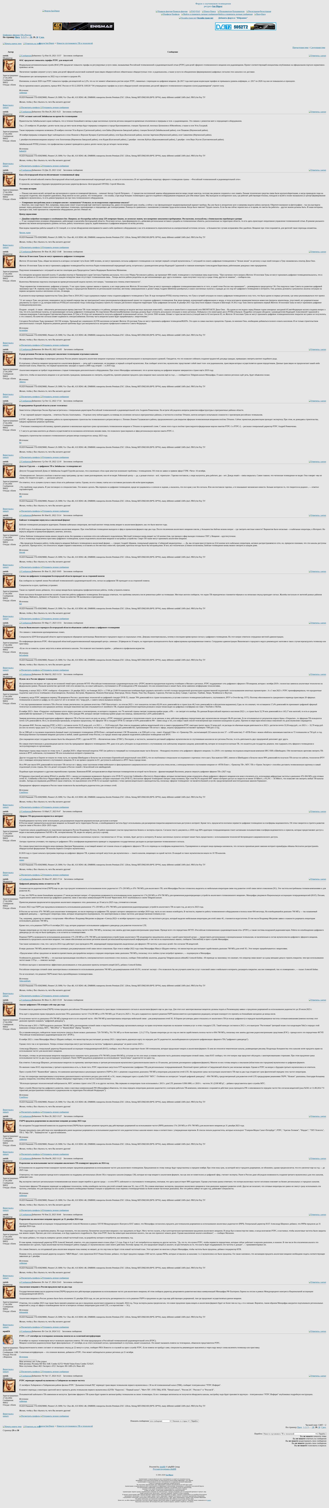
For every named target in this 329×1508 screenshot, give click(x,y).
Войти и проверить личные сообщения (235, 14)
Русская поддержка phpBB (164, 1469)
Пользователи (238, 11)
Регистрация (265, 11)
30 (37, 37)
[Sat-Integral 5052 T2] (245, 29)
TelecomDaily (25, 981)
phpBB (163, 1467)
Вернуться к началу (8, 106)
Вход (263, 14)
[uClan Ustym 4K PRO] (83, 29)
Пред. (17, 37)
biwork (22, 552)
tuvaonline (23, 330)
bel (20, 604)
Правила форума (180, 11)
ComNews (23, 792)
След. (41, 37)
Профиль (176, 14)
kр (20, 442)
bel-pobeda (23, 655)
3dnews (22, 382)
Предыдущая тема (300, 47)
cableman (23, 93)
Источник (23, 1357)
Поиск (213, 11)
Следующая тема (317, 47)
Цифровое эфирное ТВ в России (17, 35)
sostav (21, 860)
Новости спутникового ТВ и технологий (75, 43)
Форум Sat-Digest (46, 43)
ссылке (209, 1500)
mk (20, 496)
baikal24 (22, 151)
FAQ (198, 11)
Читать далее (25, 233)
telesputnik (23, 1312)
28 (31, 37)
